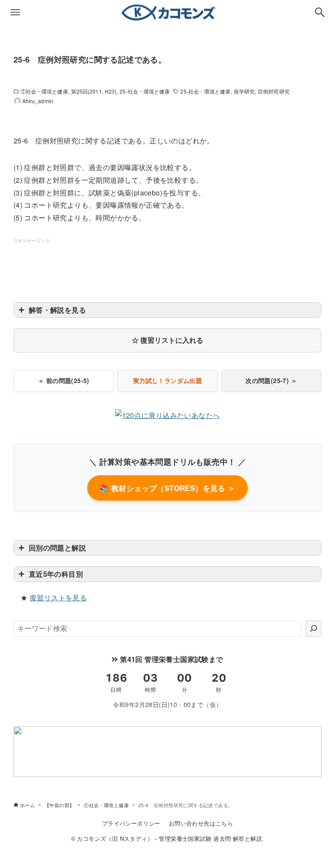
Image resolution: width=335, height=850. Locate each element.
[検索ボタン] (319, 12)
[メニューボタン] (15, 12)
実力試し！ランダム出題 (167, 380)
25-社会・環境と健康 (145, 91)
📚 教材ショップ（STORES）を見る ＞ (167, 488)
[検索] (313, 628)
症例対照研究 (274, 91)
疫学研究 (244, 91)
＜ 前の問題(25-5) (63, 380)
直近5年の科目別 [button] (56, 574)
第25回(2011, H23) (94, 91)
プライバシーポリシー (131, 823)
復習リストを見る (58, 597)
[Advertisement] (172, 264)
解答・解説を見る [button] (57, 310)
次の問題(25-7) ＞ (271, 380)
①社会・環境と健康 (44, 91)
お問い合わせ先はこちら (201, 823)
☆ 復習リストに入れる (167, 340)
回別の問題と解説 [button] (57, 548)
